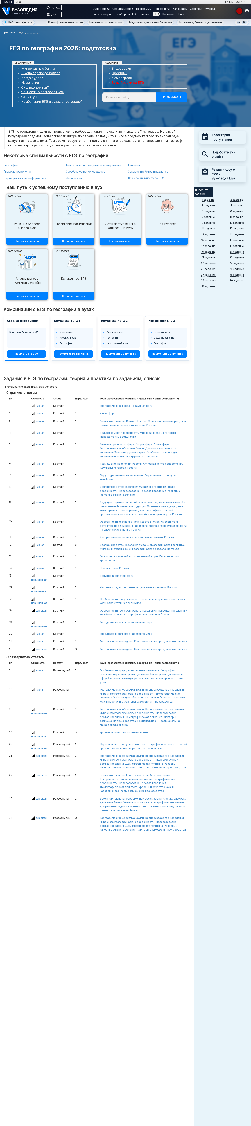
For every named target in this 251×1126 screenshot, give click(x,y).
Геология (134, 165)
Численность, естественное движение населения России (138, 587)
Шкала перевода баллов (40, 73)
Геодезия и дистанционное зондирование (93, 165)
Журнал (210, 8)
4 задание (236, 205)
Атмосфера (107, 413)
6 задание (236, 211)
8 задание (236, 217)
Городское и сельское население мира (126, 622)
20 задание (237, 251)
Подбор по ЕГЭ (125, 14)
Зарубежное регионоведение (85, 171)
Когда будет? (32, 78)
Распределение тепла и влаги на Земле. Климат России (137, 537)
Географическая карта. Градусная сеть (126, 405)
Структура (30, 97)
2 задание (236, 199)
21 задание (208, 257)
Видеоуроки (121, 68)
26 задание (237, 269)
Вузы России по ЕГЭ (128, 83)
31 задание (208, 286)
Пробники (119, 73)
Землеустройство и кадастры (148, 171)
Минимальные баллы (38, 68)
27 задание (208, 274)
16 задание (237, 240)
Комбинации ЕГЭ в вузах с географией (52, 101)
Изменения (30, 83)
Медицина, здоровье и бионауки (150, 22)
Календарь (180, 8)
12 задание (237, 228)
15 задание (208, 240)
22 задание (237, 257)
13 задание (208, 234)
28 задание (237, 274)
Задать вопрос (102, 14)
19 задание (208, 251)
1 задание (208, 199)
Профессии (162, 8)
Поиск (181, 14)
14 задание (237, 234)
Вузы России (101, 8)
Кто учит (145, 14)
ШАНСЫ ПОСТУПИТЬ (236, 2)
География (11, 165)
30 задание (237, 280)
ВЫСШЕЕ (7, 2)
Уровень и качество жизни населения (124, 732)
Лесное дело (74, 178)
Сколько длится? (35, 87)
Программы (143, 8)
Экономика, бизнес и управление (200, 22)
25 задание (208, 269)
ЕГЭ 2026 (9, 33)
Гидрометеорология (17, 171)
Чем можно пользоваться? (42, 92)
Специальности (122, 8)
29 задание (208, 280)
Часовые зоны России (114, 568)
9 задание (208, 223)
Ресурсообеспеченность (117, 575)
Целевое (168, 14)
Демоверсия (122, 78)
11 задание (208, 228)
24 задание (237, 263)
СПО (18, 2)
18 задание (237, 246)
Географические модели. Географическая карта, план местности (143, 641)
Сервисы (196, 8)
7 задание (208, 217)
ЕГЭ (156, 14)
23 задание (208, 263)
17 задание (208, 246)
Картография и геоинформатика (25, 178)
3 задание (208, 205)
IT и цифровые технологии (65, 22)
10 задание (237, 223)
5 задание (208, 211)
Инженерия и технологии (105, 22)
